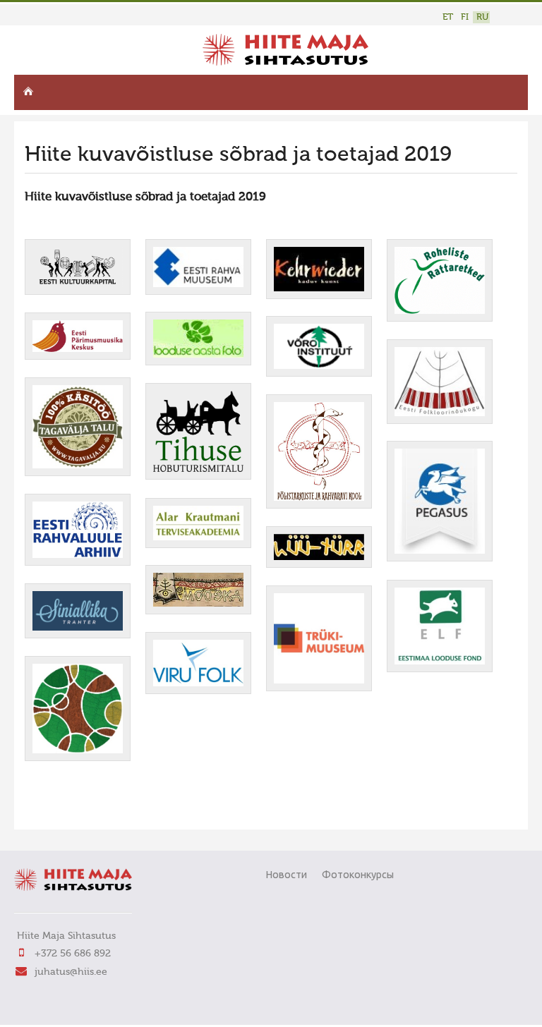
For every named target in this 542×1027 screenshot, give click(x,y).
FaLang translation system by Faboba (74, 810)
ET (447, 17)
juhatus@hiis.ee (71, 972)
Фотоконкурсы (358, 875)
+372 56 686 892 (73, 954)
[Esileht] (285, 63)
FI (465, 17)
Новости (286, 875)
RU (482, 17)
